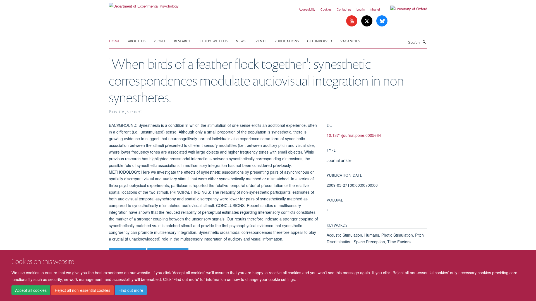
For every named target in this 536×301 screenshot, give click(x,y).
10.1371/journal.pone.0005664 (354, 135)
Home (114, 40)
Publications (286, 40)
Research (183, 40)
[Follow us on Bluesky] (381, 21)
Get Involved (319, 40)
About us (136, 40)
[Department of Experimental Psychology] (144, 4)
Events (259, 40)
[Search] (424, 42)
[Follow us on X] (367, 21)
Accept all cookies (31, 290)
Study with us (214, 40)
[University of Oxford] (404, 9)
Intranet (375, 9)
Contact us (344, 9)
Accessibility (307, 9)
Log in (360, 9)
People (160, 40)
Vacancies (350, 40)
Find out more (130, 290)
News (240, 40)
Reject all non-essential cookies (82, 290)
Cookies (326, 9)
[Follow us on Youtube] (352, 21)
